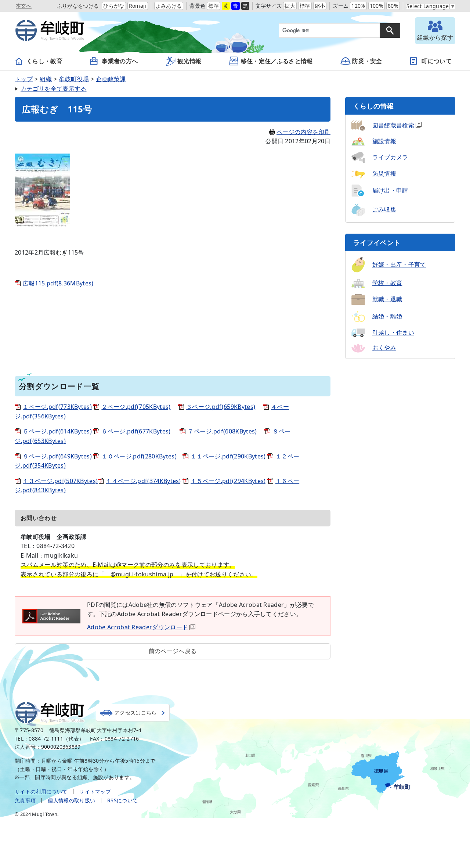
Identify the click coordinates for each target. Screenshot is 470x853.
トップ (24, 79)
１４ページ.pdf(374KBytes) (143, 481)
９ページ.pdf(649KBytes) (57, 456)
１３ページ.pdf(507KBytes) (60, 481)
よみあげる (169, 5)
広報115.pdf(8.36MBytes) (58, 283)
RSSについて (122, 800)
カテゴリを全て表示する (54, 88)
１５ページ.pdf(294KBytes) (228, 481)
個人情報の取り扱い (71, 800)
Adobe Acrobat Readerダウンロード (137, 627)
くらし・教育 (44, 61)
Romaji (138, 5)
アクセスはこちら (136, 712)
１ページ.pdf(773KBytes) (57, 407)
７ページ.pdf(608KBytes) (222, 431)
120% (358, 5)
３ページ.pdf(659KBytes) (220, 407)
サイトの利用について (41, 791)
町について (437, 61)
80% (393, 5)
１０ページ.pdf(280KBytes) (138, 456)
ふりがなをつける (78, 5)
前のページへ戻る (173, 651)
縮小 (320, 5)
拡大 (290, 5)
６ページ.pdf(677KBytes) (135, 431)
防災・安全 (367, 61)
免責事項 (25, 800)
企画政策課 (111, 79)
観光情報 (189, 61)
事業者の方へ (120, 61)
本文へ (24, 5)
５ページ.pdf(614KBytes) (57, 431)
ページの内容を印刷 (303, 132)
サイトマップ (95, 791)
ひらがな (113, 5)
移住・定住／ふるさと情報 (277, 61)
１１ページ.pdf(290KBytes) (228, 456)
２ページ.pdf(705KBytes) (135, 407)
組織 (46, 79)
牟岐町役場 (74, 79)
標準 (213, 5)
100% (376, 5)
